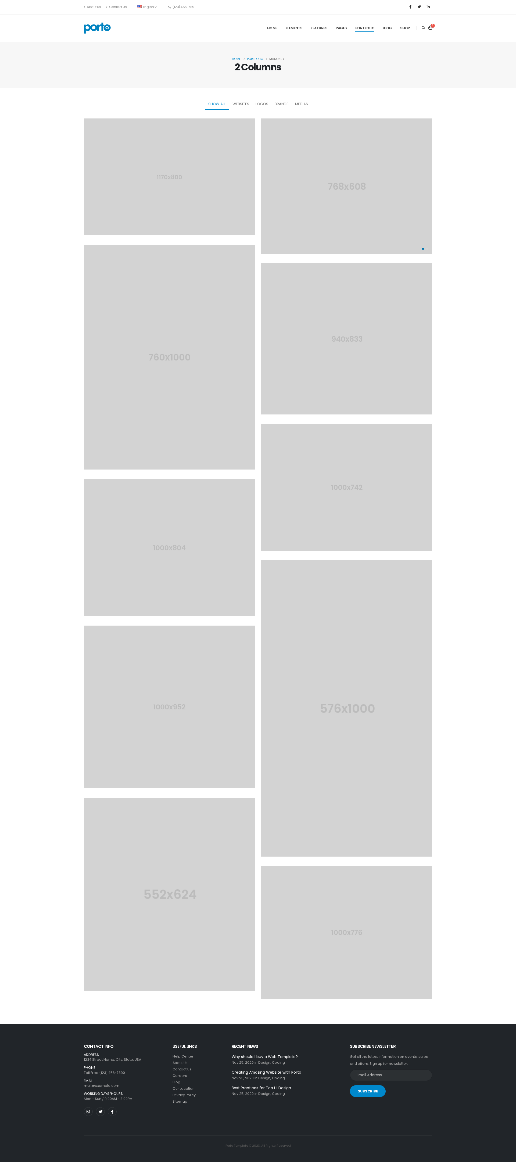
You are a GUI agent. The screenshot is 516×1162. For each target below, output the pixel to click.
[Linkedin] (428, 7)
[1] (430, 27)
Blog (387, 28)
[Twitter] (419, 7)
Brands (282, 104)
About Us (93, 7)
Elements (294, 28)
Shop (405, 28)
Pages (341, 28)
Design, (264, 1062)
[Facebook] (410, 7)
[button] (423, 248)
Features (319, 28)
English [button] (148, 7)
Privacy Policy (184, 1095)
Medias (301, 104)
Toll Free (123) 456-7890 (104, 1072)
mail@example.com (101, 1085)
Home (272, 28)
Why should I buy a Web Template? (265, 1056)
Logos (262, 104)
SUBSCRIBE (368, 1091)
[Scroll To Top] (506, 1156)
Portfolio (365, 28)
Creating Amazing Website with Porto (266, 1072)
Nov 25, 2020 (243, 1062)
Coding (278, 1062)
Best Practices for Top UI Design (261, 1088)
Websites (240, 104)
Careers (180, 1075)
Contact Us (118, 7)
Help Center (183, 1056)
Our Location (184, 1088)
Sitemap (180, 1101)
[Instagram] (88, 1111)
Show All (217, 104)
